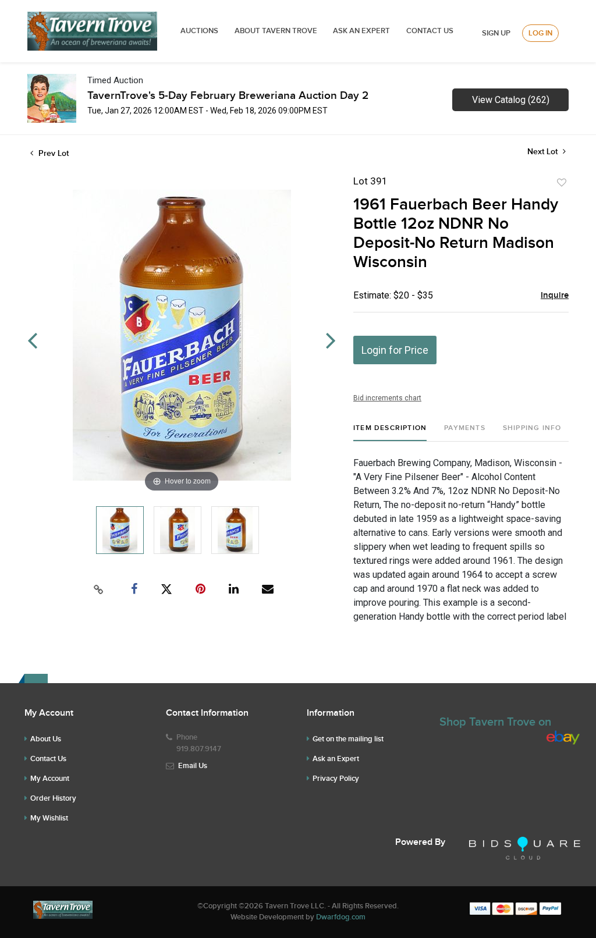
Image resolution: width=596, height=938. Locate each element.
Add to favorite (562, 182)
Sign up (496, 33)
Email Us (192, 765)
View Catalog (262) (510, 99)
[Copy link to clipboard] (99, 589)
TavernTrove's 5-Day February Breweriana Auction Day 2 (227, 95)
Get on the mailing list (348, 739)
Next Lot (543, 152)
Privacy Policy (336, 778)
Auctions (199, 30)
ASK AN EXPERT (361, 30)
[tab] (390, 432)
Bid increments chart (387, 398)
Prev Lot (52, 153)
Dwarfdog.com (341, 917)
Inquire (555, 295)
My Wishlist (49, 818)
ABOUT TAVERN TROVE (277, 30)
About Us (45, 739)
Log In (540, 33)
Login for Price (394, 350)
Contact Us (429, 30)
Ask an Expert (336, 758)
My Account (49, 778)
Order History (53, 798)
